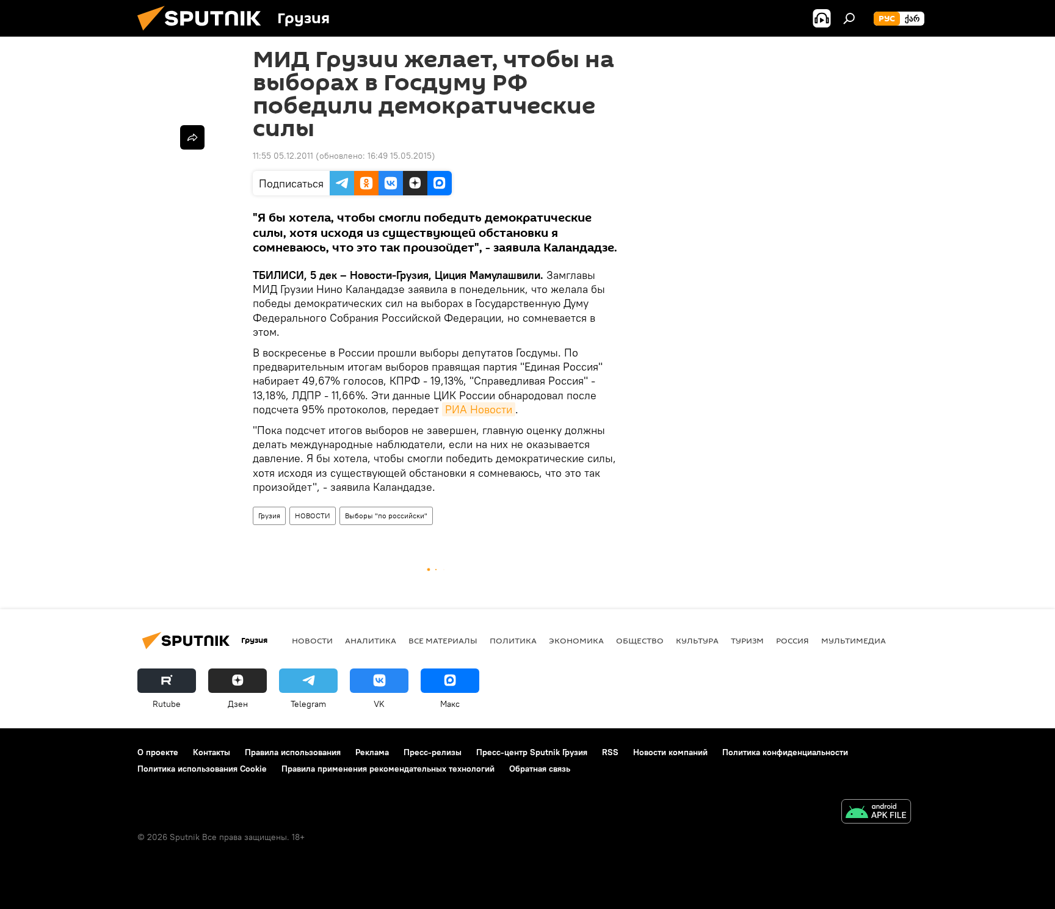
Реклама (372, 752)
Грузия (269, 515)
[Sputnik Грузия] (204, 33)
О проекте (157, 752)
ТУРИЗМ (747, 640)
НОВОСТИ (312, 515)
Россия (792, 640)
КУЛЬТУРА (697, 640)
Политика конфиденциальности (785, 752)
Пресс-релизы (433, 752)
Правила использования (293, 752)
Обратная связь (539, 768)
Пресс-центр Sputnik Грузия (531, 752)
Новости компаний (670, 752)
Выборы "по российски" (386, 515)
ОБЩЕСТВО (640, 640)
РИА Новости (478, 409)
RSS (610, 752)
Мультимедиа (853, 640)
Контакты (211, 752)
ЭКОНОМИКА (576, 640)
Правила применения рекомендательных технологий (388, 768)
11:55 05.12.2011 (283, 155)
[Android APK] (876, 813)
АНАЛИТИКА (370, 640)
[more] (192, 137)
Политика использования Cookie (202, 768)
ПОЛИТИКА (513, 640)
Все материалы (442, 640)
